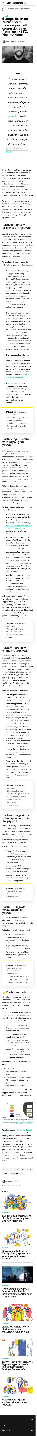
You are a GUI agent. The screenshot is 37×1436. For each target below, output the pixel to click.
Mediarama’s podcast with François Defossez (17, 150)
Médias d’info (26, 1170)
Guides (16, 1170)
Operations (6, 16)
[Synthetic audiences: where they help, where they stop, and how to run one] (17, 1201)
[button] (3, 3)
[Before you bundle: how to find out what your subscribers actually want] (17, 1312)
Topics (4, 1420)
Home (4, 8)
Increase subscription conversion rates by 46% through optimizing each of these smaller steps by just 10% (18, 1122)
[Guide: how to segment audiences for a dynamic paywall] (17, 1385)
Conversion (7, 1170)
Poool (6, 1173)
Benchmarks (6, 1431)
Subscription (15, 1173)
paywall (12, 116)
